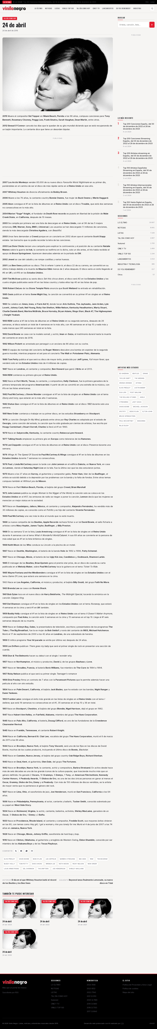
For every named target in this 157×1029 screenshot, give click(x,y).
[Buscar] (152, 8)
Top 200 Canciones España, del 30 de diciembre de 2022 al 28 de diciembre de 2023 (138, 126)
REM (91, 859)
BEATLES (135, 373)
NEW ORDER (92, 864)
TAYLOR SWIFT (125, 378)
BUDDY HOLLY (9, 864)
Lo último (38, 8)
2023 (91, 988)
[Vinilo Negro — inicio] (14, 8)
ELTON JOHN (147, 411)
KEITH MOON (64, 864)
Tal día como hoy (83, 8)
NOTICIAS (55, 988)
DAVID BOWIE (24, 859)
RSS (147, 2)
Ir (152, 24)
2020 (92, 1000)
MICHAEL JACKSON (140, 407)
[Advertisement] (57, 157)
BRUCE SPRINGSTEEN (127, 416)
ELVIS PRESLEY (9, 859)
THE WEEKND (139, 378)
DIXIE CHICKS (37, 864)
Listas (152, 2)
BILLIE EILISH (124, 425)
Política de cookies (130, 988)
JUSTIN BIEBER (139, 388)
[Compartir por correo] (32, 851)
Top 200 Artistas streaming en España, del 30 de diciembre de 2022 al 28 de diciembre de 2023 (138, 155)
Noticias (48, 8)
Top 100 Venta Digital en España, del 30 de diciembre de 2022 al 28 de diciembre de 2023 (138, 204)
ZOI (122, 1023)
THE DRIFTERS (43, 869)
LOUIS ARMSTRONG (11, 869)
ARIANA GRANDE (125, 383)
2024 (91, 985)
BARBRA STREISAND (67, 859)
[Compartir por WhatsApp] (26, 851)
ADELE (142, 397)
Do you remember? (123, 8)
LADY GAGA (136, 402)
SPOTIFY (122, 411)
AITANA (138, 383)
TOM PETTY (23, 864)
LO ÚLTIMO (55, 985)
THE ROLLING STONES (127, 397)
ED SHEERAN (124, 373)
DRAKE (145, 373)
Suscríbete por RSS (10, 992)
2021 (91, 996)
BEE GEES (82, 859)
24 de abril (6, 921)
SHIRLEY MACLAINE (76, 869)
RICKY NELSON (78, 864)
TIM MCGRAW (102, 859)
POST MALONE (135, 392)
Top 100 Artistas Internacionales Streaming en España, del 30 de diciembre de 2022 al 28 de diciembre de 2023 (137, 189)
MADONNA (141, 421)
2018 (92, 1008)
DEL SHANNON (28, 869)
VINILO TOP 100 (57, 1008)
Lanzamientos (107, 8)
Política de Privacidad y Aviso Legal (137, 985)
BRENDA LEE (50, 864)
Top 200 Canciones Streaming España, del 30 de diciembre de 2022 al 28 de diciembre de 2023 (138, 141)
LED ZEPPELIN (51, 859)
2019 (92, 1004)
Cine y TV (96, 8)
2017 (92, 1011)
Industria (137, 8)
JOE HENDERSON (58, 869)
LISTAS (54, 992)
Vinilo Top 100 (68, 8)
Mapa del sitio (128, 992)
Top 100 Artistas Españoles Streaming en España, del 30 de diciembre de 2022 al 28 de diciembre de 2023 (137, 171)
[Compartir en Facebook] (21, 851)
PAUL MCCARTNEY (126, 421)
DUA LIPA (122, 392)
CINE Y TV (55, 1004)
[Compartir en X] (15, 851)
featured (54, 1000)
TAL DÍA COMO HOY (10, 18)
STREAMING (123, 402)
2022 (91, 992)
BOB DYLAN (37, 859)
